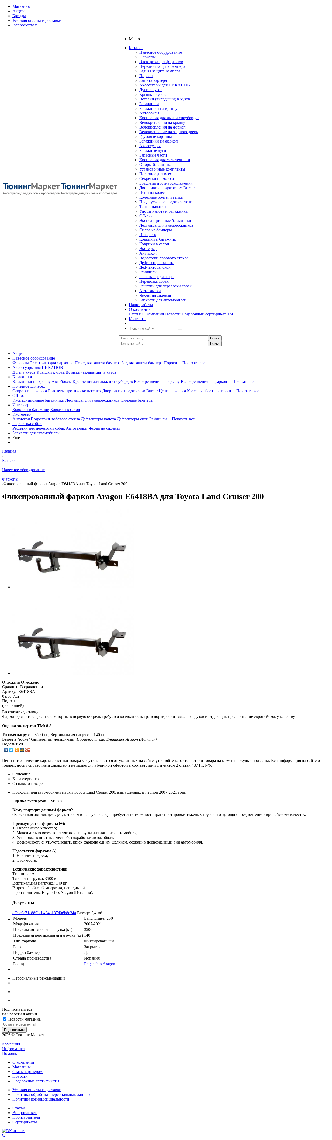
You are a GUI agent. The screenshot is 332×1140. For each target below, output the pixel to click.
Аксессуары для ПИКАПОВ (164, 85)
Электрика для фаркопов (161, 61)
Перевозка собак (154, 281)
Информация (13, 1049)
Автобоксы (149, 113)
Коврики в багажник (157, 239)
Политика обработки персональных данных (51, 1094)
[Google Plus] (27, 750)
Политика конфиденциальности (40, 1099)
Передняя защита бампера (162, 66)
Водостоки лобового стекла (163, 258)
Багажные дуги (152, 150)
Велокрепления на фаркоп (162, 127)
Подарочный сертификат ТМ (207, 314)
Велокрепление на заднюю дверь (168, 132)
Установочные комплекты (162, 169)
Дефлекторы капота (156, 262)
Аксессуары (150, 146)
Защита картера (153, 80)
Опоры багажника (155, 164)
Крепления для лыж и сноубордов (169, 118)
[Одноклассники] (16, 750)
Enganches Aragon (99, 964)
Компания (11, 1044)
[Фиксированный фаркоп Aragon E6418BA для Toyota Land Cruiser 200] (73, 587)
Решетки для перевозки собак (165, 286)
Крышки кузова (153, 94)
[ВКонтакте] (6, 750)
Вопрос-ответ (24, 1112)
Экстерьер (148, 248)
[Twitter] (11, 750)
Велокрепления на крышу (162, 122)
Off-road (146, 216)
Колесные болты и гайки (161, 197)
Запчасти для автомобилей (162, 300)
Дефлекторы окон (155, 267)
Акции (18, 353)
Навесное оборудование (160, 52)
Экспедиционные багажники (165, 220)
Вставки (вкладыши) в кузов (164, 99)
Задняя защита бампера (159, 71)
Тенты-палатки (152, 206)
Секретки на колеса (156, 178)
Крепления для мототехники (164, 160)
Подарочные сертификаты (35, 1081)
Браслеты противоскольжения (165, 183)
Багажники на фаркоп (158, 141)
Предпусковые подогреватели (165, 202)
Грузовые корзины (155, 136)
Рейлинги (148, 272)
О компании (153, 314)
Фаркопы (147, 57)
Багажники (149, 104)
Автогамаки (150, 290)
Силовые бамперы (155, 230)
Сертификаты (24, 1122)
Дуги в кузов (150, 89)
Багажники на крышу (158, 108)
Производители (26, 1117)
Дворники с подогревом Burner (167, 188)
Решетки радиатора (156, 276)
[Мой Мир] (22, 750)
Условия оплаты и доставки (36, 1090)
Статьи (135, 314)
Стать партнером (27, 1071)
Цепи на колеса (153, 192)
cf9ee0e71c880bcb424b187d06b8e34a (44, 912)
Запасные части (153, 155)
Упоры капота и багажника (163, 211)
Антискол (148, 253)
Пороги (146, 75)
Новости (173, 314)
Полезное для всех (155, 174)
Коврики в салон (154, 244)
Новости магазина (24, 1019)
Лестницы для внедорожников (166, 225)
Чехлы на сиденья (155, 295)
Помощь (9, 1053)
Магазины (21, 1067)
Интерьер (147, 234)
